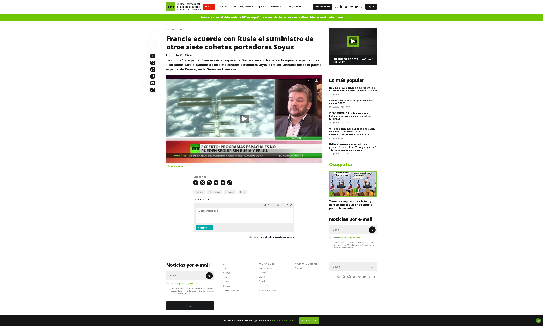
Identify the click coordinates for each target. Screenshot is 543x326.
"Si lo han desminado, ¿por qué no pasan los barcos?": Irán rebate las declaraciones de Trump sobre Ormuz (352, 131)
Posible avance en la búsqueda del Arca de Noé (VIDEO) (351, 102)
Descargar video (176, 166)
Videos (225, 277)
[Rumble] (341, 7)
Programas (245, 6)
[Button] (308, 6)
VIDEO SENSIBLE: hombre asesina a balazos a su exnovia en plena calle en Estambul (350, 116)
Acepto (347, 237)
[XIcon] (346, 7)
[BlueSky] (356, 7)
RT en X (190, 306)
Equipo (262, 276)
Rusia (242, 191)
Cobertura (263, 281)
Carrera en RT (265, 285)
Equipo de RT (294, 6)
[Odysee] (349, 277)
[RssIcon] (374, 277)
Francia (230, 191)
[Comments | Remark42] (244, 221)
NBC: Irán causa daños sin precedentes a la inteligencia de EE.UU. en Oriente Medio (353, 89)
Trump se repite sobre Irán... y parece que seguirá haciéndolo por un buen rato (350, 204)
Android (298, 267)
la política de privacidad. (350, 237)
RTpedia (226, 285)
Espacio (199, 191)
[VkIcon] (336, 7)
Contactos (263, 272)
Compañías (215, 191)
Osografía (340, 164)
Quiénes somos (266, 267)
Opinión (262, 6)
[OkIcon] (361, 7)
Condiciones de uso (268, 289)
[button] (244, 119)
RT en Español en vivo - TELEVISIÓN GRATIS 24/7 (352, 60)
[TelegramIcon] (351, 7)
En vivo (209, 6)
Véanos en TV (322, 6)
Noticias (222, 6)
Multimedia (275, 6)
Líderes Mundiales (230, 290)
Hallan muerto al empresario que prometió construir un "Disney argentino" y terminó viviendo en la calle (352, 147)
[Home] (170, 6)
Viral (233, 6)
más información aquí (283, 320)
